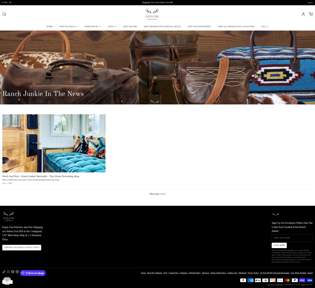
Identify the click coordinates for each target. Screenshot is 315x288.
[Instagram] (8, 273)
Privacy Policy (253, 273)
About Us (206, 273)
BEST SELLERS (130, 26)
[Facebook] (12, 273)
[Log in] (302, 14)
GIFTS (111, 26)
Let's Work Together (298, 273)
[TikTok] (4, 273)
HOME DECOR (91, 26)
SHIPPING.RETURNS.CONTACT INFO (21, 247)
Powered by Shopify (275, 284)
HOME (49, 26)
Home (143, 273)
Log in (310, 2)
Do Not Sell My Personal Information (275, 273)
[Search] (4, 14)
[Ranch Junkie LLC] (152, 14)
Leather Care (232, 273)
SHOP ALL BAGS (67, 26)
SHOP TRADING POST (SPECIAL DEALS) (162, 26)
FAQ (263, 26)
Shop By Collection (154, 273)
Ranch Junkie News (218, 273)
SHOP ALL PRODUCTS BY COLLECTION (236, 26)
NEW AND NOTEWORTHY (199, 26)
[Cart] (309, 14)
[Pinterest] (17, 273)
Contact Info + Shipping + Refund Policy (184, 273)
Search (310, 273)
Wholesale (242, 273)
